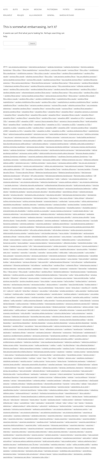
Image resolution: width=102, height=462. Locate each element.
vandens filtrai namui (60, 83)
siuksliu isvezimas (9, 329)
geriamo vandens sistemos (40, 105)
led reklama (35, 265)
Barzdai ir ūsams (67, 15)
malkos (53, 345)
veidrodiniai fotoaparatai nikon (42, 447)
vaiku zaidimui (41, 188)
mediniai (8, 294)
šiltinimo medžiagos (10, 348)
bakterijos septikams (72, 342)
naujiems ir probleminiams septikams (17, 335)
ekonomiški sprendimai (52, 383)
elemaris (34, 291)
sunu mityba (89, 252)
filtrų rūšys (17, 70)
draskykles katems (74, 207)
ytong (39, 358)
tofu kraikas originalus (61, 230)
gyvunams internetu (22, 255)
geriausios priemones (41, 335)
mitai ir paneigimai (65, 374)
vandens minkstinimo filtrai (77, 131)
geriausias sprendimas (11, 387)
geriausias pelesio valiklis (67, 163)
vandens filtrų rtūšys (88, 89)
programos (67, 332)
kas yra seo (9, 137)
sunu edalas (77, 236)
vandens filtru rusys (49, 118)
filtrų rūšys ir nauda (41, 73)
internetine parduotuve (37, 67)
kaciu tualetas (23, 243)
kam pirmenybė (25, 371)
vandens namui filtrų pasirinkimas (66, 89)
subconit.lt (43, 406)
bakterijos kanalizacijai (49, 182)
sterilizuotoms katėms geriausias (62, 150)
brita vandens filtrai (82, 275)
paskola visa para (9, 444)
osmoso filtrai (73, 70)
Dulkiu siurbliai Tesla (52, 169)
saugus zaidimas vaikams (68, 182)
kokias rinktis (43, 390)
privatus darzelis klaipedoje (28, 329)
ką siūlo (43, 399)
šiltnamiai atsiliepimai (21, 265)
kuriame (66, 383)
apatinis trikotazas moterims (83, 316)
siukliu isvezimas (22, 303)
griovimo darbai (45, 355)
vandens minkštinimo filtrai (45, 99)
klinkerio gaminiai (58, 307)
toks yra (6, 399)
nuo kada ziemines (11, 185)
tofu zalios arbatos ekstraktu (40, 230)
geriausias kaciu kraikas (35, 147)
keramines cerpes (26, 345)
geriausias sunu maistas (63, 278)
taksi (33, 403)
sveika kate (63, 201)
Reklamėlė (7, 15)
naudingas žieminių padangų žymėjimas (73, 156)
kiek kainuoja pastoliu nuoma (44, 351)
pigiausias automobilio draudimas (34, 364)
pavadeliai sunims (17, 259)
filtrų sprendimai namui (66, 86)
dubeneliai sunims (69, 239)
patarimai (31, 332)
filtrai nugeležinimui (29, 70)
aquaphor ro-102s (84, 124)
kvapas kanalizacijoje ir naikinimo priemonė (37, 396)
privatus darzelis (17, 195)
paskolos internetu (29, 204)
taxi (76, 403)
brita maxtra (59, 287)
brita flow (26, 291)
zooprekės (63, 284)
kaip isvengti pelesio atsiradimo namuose (79, 140)
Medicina (38, 9)
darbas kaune (77, 396)
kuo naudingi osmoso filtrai (72, 80)
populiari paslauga (55, 364)
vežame (95, 364)
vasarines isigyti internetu (37, 431)
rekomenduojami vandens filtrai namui (36, 92)
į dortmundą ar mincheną (70, 371)
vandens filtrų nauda (86, 96)
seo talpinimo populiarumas (51, 412)
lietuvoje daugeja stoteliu (85, 153)
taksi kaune (15, 399)
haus (44, 358)
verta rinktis (75, 383)
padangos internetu (48, 214)
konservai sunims (9, 243)
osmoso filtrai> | (45, 70)
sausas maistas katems (38, 243)
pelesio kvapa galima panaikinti (20, 134)
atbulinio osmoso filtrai (34, 76)
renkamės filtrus (72, 265)
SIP (23, 169)
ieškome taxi (7, 403)
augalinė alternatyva (67, 249)
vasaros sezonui (38, 435)
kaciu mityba (64, 233)
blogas (46, 268)
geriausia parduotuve (39, 255)
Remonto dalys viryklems (83, 175)
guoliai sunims (55, 239)
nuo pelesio (29, 326)
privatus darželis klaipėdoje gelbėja (73, 319)
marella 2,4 (85, 287)
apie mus (6, 252)
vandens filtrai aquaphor (83, 108)
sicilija (69, 444)
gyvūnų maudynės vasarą (29, 281)
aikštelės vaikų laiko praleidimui (82, 143)
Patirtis (66, 9)
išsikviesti (78, 399)
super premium (54, 236)
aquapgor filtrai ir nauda (71, 115)
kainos (81, 403)
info (30, 246)
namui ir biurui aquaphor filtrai (46, 121)
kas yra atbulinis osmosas (86, 76)
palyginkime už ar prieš (79, 387)
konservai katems (55, 243)
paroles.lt (34, 393)
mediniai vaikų (18, 294)
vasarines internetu (55, 415)
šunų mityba (45, 281)
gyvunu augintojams (89, 246)
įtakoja (84, 383)
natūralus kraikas (30, 287)
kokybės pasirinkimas (35, 383)
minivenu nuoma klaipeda (21, 409)
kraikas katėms (81, 281)
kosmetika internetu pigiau (40, 316)
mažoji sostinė (67, 399)
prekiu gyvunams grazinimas (81, 230)
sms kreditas (44, 444)
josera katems (15, 239)
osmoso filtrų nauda (59, 70)
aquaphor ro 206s (58, 131)
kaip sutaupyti (8, 255)
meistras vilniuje (24, 236)
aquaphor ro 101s (16, 131)
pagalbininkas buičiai (11, 390)
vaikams (64, 179)
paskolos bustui (34, 233)
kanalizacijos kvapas (78, 271)
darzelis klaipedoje (29, 319)
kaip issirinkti (43, 262)
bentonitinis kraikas (85, 243)
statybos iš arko (69, 348)
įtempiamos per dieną (22, 457)
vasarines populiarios (27, 422)
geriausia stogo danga (42, 307)
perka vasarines (71, 422)
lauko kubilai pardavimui (58, 134)
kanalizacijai (78, 329)
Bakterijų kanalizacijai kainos (69, 172)
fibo (49, 358)
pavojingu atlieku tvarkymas (42, 313)
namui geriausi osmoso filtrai (56, 96)
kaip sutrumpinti (70, 364)
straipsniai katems (51, 201)
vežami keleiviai (10, 367)
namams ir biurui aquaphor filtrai (72, 121)
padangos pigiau (67, 220)
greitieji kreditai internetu (21, 207)
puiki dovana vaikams (40, 143)
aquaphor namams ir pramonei (86, 112)
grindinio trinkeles (20, 358)
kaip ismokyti (84, 259)
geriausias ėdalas (24, 268)
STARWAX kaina (15, 307)
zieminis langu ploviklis (80, 217)
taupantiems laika (31, 419)
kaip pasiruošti (86, 371)
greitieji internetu (17, 451)
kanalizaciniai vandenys (59, 335)
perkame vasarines (34, 438)
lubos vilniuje (79, 198)
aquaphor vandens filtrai (22, 108)
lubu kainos (53, 198)
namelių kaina (30, 294)
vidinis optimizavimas (89, 201)
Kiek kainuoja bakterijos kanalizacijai (58, 175)
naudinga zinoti (42, 422)
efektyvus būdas (60, 377)
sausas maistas (57, 281)
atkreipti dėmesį (39, 371)
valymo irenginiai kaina (62, 326)
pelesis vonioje (88, 307)
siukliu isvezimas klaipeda (32, 300)
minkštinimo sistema (25, 73)
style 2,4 (10, 291)
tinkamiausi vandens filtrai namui (17, 86)
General (50, 15)
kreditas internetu (38, 207)
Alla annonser (35, 15)
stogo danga (7, 358)
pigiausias (24, 399)
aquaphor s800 (63, 118)
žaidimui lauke (93, 291)
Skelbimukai (80, 9)
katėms (13, 249)
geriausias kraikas (38, 284)
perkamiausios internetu (21, 284)
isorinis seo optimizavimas (33, 166)
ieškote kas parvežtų (50, 367)
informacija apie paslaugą (85, 348)
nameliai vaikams (43, 294)
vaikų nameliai (80, 291)
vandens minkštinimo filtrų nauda (27, 102)
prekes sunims (43, 259)
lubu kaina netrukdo (53, 195)
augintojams (37, 268)
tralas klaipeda (85, 300)
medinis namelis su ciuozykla (38, 211)
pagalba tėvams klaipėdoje (48, 319)
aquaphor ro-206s (24, 127)
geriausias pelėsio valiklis (32, 140)
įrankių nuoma (39, 361)
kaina (42, 329)
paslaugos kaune (54, 399)
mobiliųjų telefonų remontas (37, 150)
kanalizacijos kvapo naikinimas (26, 355)
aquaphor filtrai (38, 108)
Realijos (20, 15)
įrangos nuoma (79, 351)
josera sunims (27, 239)
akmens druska (23, 447)
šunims (5, 249)
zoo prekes (44, 291)
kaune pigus (34, 399)
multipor (32, 358)
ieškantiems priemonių (54, 329)
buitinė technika (65, 406)
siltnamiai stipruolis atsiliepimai (31, 185)
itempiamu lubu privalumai (35, 195)
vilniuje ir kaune (45, 454)
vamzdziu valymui (81, 339)
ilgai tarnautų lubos (82, 447)
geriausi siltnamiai (30, 262)
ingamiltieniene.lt (71, 393)
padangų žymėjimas (55, 67)
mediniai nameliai (37, 297)
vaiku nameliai (16, 300)
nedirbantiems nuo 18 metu (28, 444)
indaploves (91, 361)
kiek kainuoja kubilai (83, 150)
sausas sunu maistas (58, 259)
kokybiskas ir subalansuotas (78, 255)
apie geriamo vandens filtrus (64, 76)
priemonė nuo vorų (76, 134)
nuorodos (24, 252)
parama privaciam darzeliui (37, 191)
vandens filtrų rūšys (91, 92)
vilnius (70, 403)
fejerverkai (82, 268)
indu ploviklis (25, 313)
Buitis (15, 9)
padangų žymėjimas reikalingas (15, 156)
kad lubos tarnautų (51, 451)
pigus (16, 403)
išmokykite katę (76, 233)
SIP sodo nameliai (37, 175)
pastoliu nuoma (26, 361)
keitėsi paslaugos (90, 396)
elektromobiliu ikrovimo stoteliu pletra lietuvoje (56, 153)
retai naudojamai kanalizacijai (52, 342)
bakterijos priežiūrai (89, 342)
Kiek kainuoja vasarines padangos (48, 227)
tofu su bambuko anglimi (19, 230)
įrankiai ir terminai (45, 377)
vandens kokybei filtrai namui (41, 89)
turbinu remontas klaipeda (32, 201)
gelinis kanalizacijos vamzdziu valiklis (59, 339)
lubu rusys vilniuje (66, 198)
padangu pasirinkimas (61, 223)
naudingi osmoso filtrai (51, 80)
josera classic (52, 163)
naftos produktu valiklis (81, 444)
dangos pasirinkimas (48, 387)
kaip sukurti (92, 383)
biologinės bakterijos (61, 271)
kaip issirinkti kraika (81, 278)
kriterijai (92, 377)
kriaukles (17, 179)
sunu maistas (67, 236)
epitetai (70, 377)
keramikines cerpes (74, 355)
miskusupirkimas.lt (23, 393)
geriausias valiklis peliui (51, 159)
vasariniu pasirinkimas (87, 422)
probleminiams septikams (12, 342)
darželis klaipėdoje (38, 323)
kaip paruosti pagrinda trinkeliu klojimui (17, 351)
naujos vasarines (61, 419)
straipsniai (54, 268)
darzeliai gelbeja (55, 191)
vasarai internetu (66, 435)
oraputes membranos (11, 313)
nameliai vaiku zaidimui (81, 297)
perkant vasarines (52, 435)
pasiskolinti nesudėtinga (12, 204)
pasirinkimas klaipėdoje (21, 323)
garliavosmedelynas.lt (11, 396)
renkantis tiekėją (39, 380)
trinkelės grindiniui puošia (51, 348)
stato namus (9, 355)
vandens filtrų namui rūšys (19, 89)
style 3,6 (18, 291)
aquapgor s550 (14, 121)
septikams (68, 329)
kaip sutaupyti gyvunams (43, 246)
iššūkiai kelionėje (84, 364)
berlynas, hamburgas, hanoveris (71, 367)
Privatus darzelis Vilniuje (25, 172)
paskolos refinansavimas (56, 207)
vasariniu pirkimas (46, 419)
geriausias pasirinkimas (30, 387)
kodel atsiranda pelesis (82, 185)
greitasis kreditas (60, 204)
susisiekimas (24, 403)
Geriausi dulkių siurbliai (34, 169)
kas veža (21, 367)
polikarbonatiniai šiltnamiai (60, 262)
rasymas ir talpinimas (22, 415)
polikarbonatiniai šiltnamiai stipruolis (58, 185)
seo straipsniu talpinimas (18, 67)
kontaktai (92, 249)
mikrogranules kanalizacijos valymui (30, 339)
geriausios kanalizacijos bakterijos (78, 188)
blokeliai (61, 358)
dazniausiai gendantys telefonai (57, 147)
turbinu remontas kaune (12, 201)
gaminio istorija (63, 387)
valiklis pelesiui (20, 310)
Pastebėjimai (52, 9)
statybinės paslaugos (11, 361)
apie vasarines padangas (52, 438)
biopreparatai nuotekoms (54, 303)
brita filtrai (7, 287)
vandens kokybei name (11, 92)
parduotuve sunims (80, 409)
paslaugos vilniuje (19, 332)
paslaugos (35, 374)
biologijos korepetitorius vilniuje (51, 393)
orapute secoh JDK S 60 (84, 310)
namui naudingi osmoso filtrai (14, 80)
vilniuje (58, 403)
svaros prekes (78, 406)
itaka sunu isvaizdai (76, 252)
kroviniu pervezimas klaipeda (67, 300)
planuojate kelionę (24, 380)
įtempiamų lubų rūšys (40, 457)
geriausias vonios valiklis (29, 153)
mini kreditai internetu (49, 233)
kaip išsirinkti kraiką (76, 284)
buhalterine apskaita (17, 191)
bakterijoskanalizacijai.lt (12, 319)
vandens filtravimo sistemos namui (43, 86)
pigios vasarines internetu (58, 431)
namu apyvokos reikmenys (44, 179)
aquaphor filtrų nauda (39, 115)
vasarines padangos (35, 220)
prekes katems (30, 259)
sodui (71, 275)
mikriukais (66, 380)
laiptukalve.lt (59, 396)
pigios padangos (79, 214)
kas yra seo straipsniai (87, 163)
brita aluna (76, 287)
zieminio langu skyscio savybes (22, 188)
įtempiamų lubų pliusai (34, 451)
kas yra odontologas (45, 287)
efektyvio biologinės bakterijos (46, 275)
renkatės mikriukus (18, 383)
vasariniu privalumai (35, 428)
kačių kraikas (69, 281)
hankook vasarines (57, 422)
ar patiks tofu (53, 249)
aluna (68, 287)
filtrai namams (74, 83)
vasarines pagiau (73, 428)
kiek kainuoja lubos (41, 198)
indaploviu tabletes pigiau (58, 390)
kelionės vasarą (90, 367)
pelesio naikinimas (74, 307)
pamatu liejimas (93, 351)
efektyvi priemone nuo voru (72, 159)
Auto (5, 9)
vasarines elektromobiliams (13, 425)
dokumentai (57, 332)
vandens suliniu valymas (79, 335)
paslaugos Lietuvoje (43, 332)
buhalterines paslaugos (76, 361)
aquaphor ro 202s (43, 131)
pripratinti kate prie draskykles (14, 211)
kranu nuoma (51, 361)
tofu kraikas (54, 291)
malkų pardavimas (42, 345)
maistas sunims (47, 278)
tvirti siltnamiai (76, 262)
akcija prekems (15, 262)
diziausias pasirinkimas (59, 425)
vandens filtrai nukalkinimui (72, 73)
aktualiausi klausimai (11, 377)
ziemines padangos (52, 220)
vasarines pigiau (75, 419)
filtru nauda (23, 271)
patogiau (6, 380)
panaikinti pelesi (34, 310)
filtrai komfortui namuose (41, 83)
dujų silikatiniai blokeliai (85, 345)
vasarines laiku (30, 425)
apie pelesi (87, 438)
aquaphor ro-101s (77, 118)
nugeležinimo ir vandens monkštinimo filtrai (74, 102)
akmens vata (70, 358)
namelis (49, 297)
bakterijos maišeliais (31, 342)
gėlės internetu (32, 406)
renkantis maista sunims (64, 447)
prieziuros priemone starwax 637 (78, 303)
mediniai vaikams (70, 294)
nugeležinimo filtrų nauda (66, 99)
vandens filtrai (23, 105)
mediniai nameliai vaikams (83, 326)
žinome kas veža (9, 374)
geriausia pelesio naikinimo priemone (27, 441)
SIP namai (25, 175)
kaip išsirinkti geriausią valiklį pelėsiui (17, 143)
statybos (69, 351)
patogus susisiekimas (80, 380)
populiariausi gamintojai (72, 438)
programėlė (50, 403)
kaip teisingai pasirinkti (28, 377)
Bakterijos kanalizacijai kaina (46, 172)
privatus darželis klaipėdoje (57, 323)
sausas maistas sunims (18, 246)
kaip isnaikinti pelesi (68, 441)
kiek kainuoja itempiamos (22, 198)
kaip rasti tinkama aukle (43, 326)
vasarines (83, 415)
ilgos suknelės (85, 393)
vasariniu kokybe (89, 419)
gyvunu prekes (74, 201)
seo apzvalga (27, 179)
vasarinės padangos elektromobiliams (42, 156)
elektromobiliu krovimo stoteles (14, 233)
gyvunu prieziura (74, 246)
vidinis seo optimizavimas (54, 166)
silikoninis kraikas (69, 243)
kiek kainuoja (78, 332)
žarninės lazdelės (84, 169)
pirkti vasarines (43, 425)
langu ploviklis (21, 220)
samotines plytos (59, 355)
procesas (53, 374)
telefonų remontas (92, 134)
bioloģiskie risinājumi (56, 188)
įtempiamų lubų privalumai (28, 454)
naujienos (15, 252)
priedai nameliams (67, 291)
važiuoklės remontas (67, 310)
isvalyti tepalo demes (81, 211)
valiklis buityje (27, 307)
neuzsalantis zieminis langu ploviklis (57, 217)
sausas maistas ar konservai (60, 211)
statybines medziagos (85, 358)
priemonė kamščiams (28, 390)
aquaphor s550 (63, 127)
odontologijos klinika (39, 236)
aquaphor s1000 (27, 121)
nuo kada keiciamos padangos (82, 223)
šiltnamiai (14, 278)
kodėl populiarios (53, 371)
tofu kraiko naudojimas (38, 249)
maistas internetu (9, 268)
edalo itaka (63, 252)
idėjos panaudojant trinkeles (30, 348)
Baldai (26, 9)
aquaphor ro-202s (69, 124)
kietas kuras (62, 361)
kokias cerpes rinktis (10, 345)
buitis (58, 179)
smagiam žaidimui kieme (59, 143)
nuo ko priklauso (23, 374)
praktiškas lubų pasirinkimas (70, 451)
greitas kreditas (74, 204)
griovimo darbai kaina (49, 310)
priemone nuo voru (41, 134)
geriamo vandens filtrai (11, 112)
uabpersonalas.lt (19, 406)
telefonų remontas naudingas (14, 147)
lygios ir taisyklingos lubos (62, 454)
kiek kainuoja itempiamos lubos (74, 195)
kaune (68, 396)
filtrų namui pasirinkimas (21, 83)
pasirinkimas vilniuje (70, 191)
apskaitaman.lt (89, 332)
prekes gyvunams (60, 246)
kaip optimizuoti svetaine (74, 166)
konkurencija (88, 399)
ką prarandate (79, 374)
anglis (59, 345)
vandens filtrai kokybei (90, 83)
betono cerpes (89, 355)
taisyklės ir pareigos (33, 367)
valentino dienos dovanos (61, 316)
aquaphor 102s (29, 131)
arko (54, 358)
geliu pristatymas (78, 313)
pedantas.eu (53, 406)
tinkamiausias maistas (88, 265)
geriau (13, 380)
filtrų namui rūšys (75, 92)
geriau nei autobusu (10, 371)
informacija (90, 374)
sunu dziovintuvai (83, 239)
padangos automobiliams (42, 409)
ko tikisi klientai (69, 345)
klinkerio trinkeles (36, 303)
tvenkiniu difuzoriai (69, 169)
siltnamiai (89, 198)
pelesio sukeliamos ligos (87, 441)
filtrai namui (73, 96)
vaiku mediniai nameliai (62, 297)
